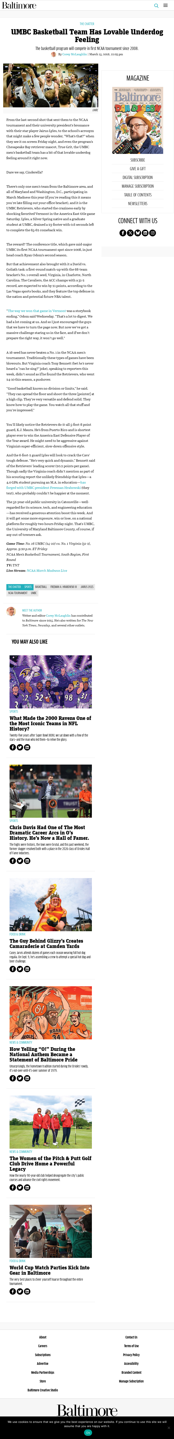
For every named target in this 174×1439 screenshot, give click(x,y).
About (42, 1337)
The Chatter (87, 24)
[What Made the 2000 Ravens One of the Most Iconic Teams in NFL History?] (51, 681)
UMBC (33, 593)
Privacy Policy (131, 1355)
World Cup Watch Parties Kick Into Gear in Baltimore (50, 1270)
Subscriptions (43, 1355)
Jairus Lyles (87, 587)
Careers (42, 1346)
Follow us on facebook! (122, 233)
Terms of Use (131, 1346)
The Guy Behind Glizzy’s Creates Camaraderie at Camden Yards (46, 943)
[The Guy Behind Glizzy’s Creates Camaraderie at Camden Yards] (51, 904)
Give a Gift (138, 169)
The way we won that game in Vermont (37, 310)
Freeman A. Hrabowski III (64, 587)
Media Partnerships (42, 1372)
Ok (88, 1432)
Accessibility (131, 1363)
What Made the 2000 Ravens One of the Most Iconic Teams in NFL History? (50, 724)
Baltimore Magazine (85, 5)
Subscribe (137, 160)
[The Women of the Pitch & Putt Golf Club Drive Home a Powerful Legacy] (51, 1122)
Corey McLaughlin (74, 54)
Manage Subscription (138, 186)
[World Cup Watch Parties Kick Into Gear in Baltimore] (51, 1231)
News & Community (21, 1042)
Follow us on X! (130, 233)
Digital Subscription (138, 178)
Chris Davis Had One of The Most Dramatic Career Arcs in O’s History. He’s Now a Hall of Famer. (49, 833)
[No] (169, 1428)
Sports (28, 587)
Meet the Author (32, 610)
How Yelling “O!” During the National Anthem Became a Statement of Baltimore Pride (43, 1055)
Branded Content (131, 1372)
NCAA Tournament (17, 593)
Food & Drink (17, 934)
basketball (41, 587)
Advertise (42, 1363)
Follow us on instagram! (152, 233)
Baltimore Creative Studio (43, 1390)
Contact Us (131, 1337)
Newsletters (137, 204)
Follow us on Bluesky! (137, 233)
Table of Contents (138, 195)
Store (43, 1381)
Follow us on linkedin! (145, 233)
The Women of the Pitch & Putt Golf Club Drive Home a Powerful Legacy (50, 1164)
